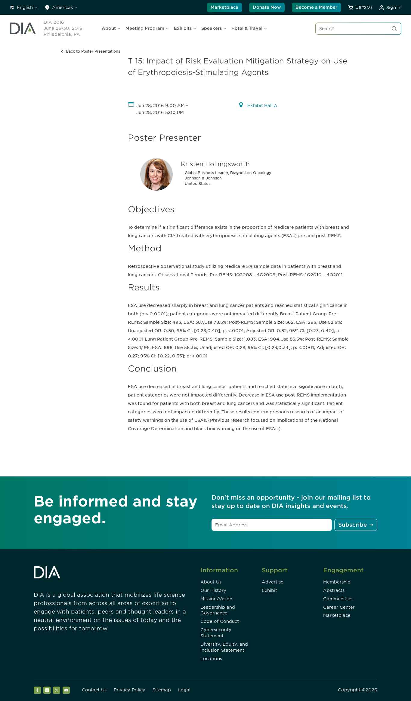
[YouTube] (66, 690)
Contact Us (94, 689)
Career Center (339, 607)
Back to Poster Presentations (93, 51)
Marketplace (224, 7)
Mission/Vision (216, 598)
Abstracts (334, 590)
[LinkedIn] (47, 690)
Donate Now (267, 7)
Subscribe (352, 525)
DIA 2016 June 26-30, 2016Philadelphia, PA (63, 28)
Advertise (272, 582)
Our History (213, 590)
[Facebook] (37, 690)
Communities (337, 598)
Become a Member (316, 7)
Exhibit (269, 590)
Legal (184, 689)
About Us (210, 582)
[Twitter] (56, 690)
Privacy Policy (129, 689)
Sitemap (162, 689)
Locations (211, 658)
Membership (337, 582)
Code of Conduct (219, 621)
